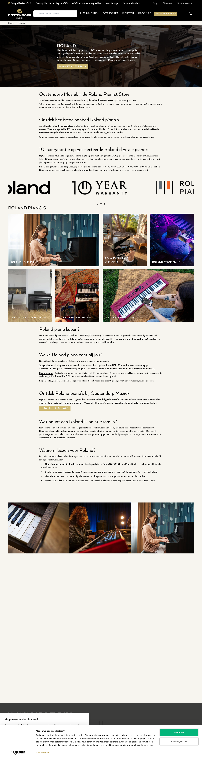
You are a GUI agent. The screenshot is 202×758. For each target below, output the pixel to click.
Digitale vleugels (47, 380)
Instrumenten (89, 13)
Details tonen (42, 752)
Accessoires (110, 13)
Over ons (167, 3)
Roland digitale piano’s (107, 399)
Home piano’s (46, 373)
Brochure (144, 13)
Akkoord (178, 732)
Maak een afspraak (72, 66)
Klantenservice (184, 3)
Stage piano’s (46, 365)
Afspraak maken (165, 13)
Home (11, 23)
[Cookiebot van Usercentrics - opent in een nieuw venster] (18, 753)
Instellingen (176, 741)
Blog (155, 3)
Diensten (128, 13)
